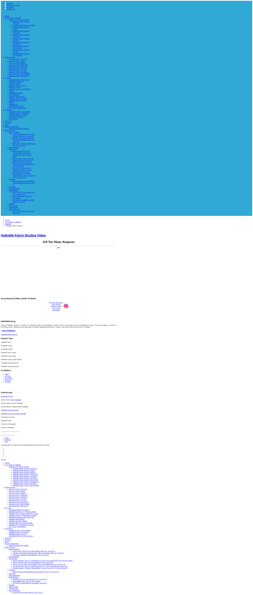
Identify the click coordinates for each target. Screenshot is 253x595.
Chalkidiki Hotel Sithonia (9, 410)
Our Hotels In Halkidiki (13, 222)
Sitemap (8, 440)
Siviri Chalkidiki (16, 400)
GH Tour (8, 376)
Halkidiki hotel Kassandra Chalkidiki (13, 414)
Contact (8, 382)
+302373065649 (8, 331)
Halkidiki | (8, 224)
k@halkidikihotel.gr (9, 334)
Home (7, 220)
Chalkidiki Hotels (7, 396)
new (6, 442)
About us (8, 380)
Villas (7, 374)
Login (7, 438)
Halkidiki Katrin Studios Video (23, 235)
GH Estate (8, 378)
